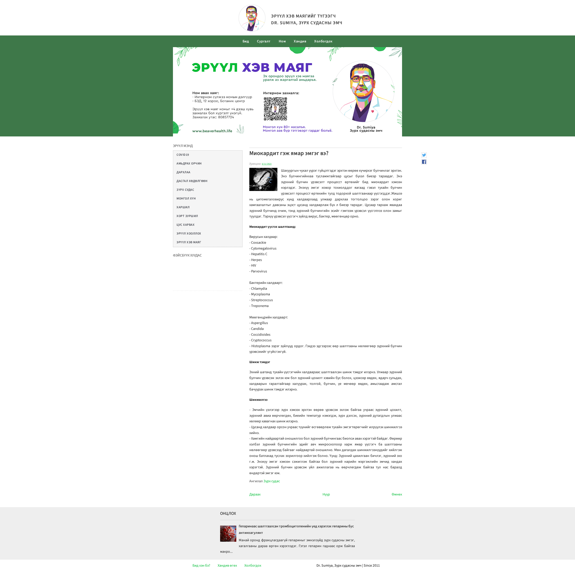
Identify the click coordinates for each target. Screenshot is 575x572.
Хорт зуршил (187, 216)
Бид (246, 41)
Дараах (255, 494)
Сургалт (264, 41)
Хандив (300, 41)
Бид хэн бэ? (201, 565)
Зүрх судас (185, 190)
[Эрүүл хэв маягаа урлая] (252, 30)
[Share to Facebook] (424, 161)
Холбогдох (323, 41)
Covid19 (183, 155)
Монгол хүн (186, 198)
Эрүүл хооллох (189, 233)
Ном (282, 41)
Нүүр (326, 494)
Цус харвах (186, 225)
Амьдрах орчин (189, 163)
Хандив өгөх (227, 565)
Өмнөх (397, 494)
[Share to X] (424, 155)
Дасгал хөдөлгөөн (192, 181)
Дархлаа (183, 172)
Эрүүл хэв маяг (189, 242)
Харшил (183, 207)
